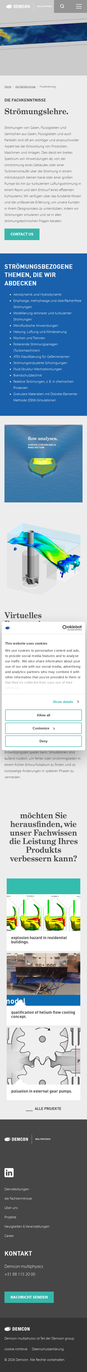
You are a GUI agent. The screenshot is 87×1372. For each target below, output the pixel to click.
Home (7, 86)
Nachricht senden (29, 1297)
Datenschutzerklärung (48, 1349)
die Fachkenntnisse (25, 86)
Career (9, 1236)
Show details (63, 702)
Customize (41, 728)
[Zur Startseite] (21, 1139)
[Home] (23, 6)
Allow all (43, 715)
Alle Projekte (48, 1108)
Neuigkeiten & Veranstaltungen (27, 1227)
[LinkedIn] (9, 1172)
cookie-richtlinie (15, 1349)
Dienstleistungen (16, 1189)
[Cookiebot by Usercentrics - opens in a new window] (62, 628)
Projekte (10, 1217)
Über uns (11, 1208)
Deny (43, 741)
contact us (21, 234)
